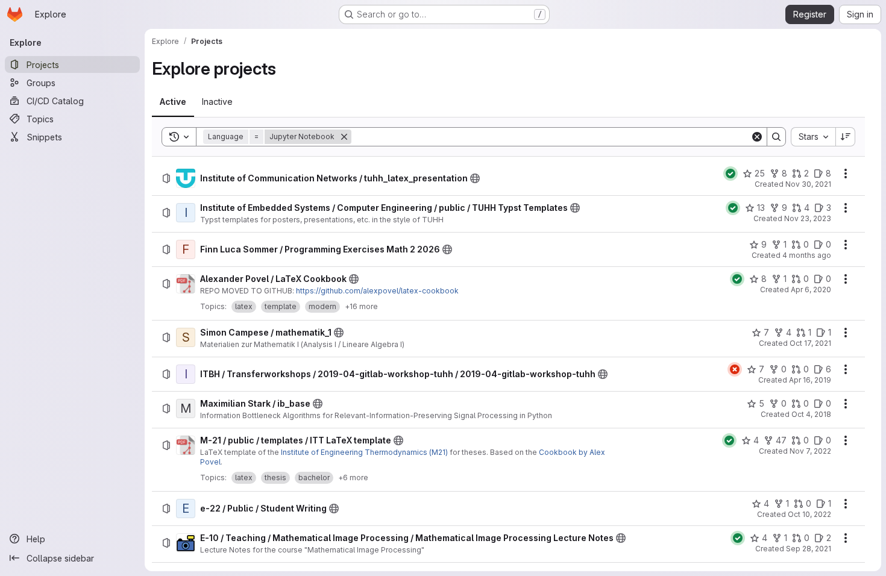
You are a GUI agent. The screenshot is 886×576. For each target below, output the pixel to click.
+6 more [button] (353, 477)
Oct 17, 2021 (810, 343)
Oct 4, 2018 (811, 414)
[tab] (173, 102)
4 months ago (806, 255)
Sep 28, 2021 (808, 548)
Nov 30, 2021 (808, 184)
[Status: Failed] (734, 369)
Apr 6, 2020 (811, 289)
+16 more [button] (361, 306)
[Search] (776, 136)
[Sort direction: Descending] (845, 136)
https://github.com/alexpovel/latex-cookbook (377, 290)
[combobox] (813, 136)
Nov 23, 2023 (807, 218)
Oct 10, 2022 (809, 514)
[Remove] (344, 137)
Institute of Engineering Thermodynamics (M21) (364, 452)
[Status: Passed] (730, 173)
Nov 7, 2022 (810, 450)
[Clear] (757, 137)
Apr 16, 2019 (810, 379)
